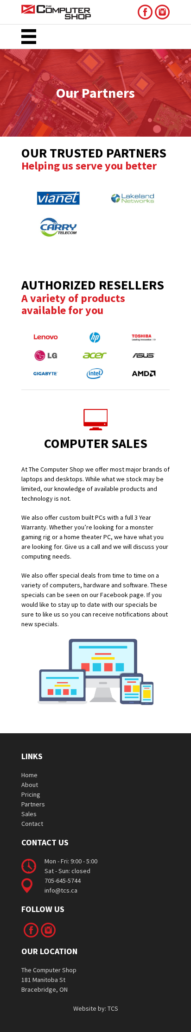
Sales (29, 814)
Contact (32, 823)
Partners (33, 804)
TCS (113, 1008)
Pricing (30, 794)
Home (29, 775)
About (29, 784)
